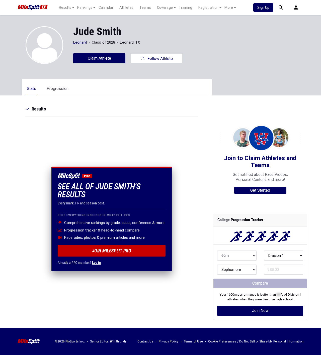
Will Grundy (118, 341)
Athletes (126, 8)
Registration (208, 8)
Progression (57, 88)
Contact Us (145, 341)
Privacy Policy (169, 341)
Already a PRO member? (79, 263)
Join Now (260, 310)
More (228, 8)
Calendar (106, 8)
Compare (260, 283)
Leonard (80, 42)
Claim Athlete (99, 58)
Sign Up (263, 8)
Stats (31, 88)
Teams (145, 8)
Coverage (165, 8)
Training (185, 8)
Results (65, 8)
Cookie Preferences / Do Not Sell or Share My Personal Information (255, 341)
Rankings (84, 8)
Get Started (260, 190)
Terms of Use (193, 341)
